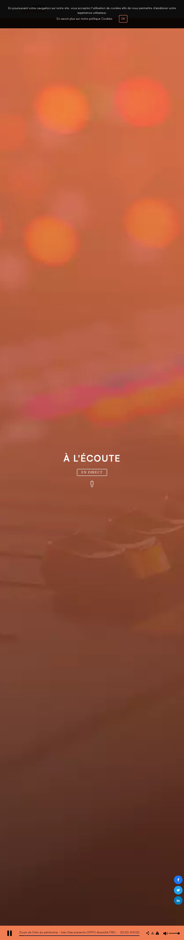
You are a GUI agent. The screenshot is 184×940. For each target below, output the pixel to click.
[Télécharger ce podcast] (152, 933)
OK (123, 18)
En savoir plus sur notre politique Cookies (84, 18)
